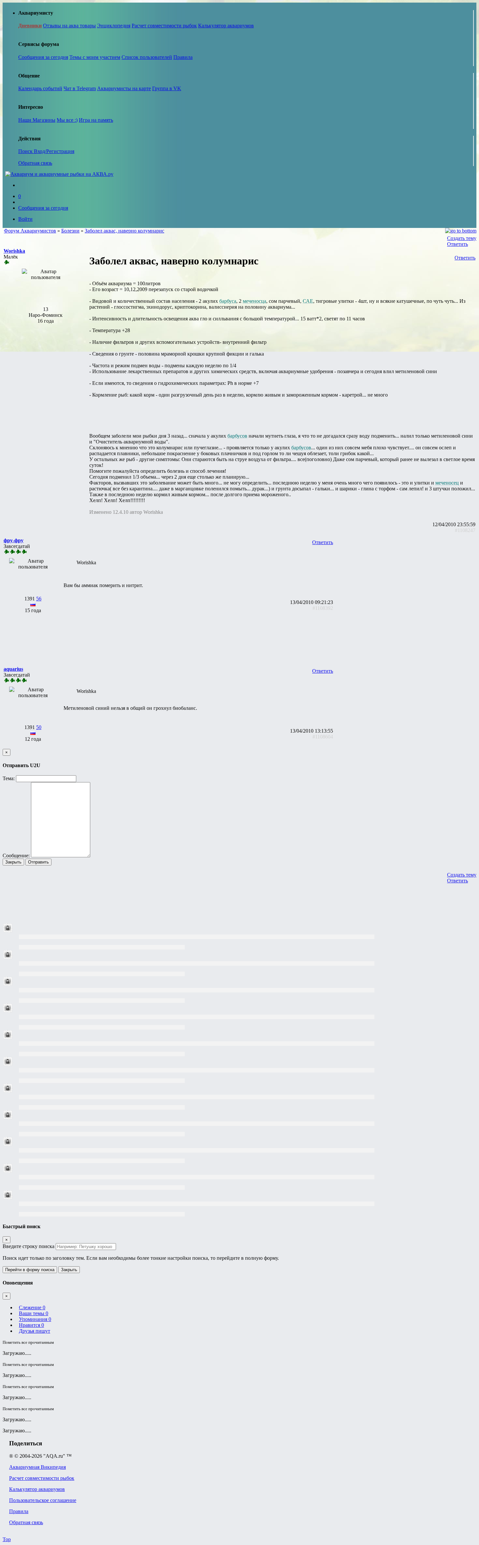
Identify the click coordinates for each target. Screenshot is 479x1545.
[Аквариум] (59, 174)
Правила (183, 57)
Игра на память (96, 120)
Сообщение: (16, 855)
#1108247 (465, 530)
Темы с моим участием (94, 57)
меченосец (447, 482)
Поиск (26, 151)
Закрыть (13, 862)
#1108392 (322, 608)
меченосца (254, 301)
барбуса (227, 301)
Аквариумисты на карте (124, 88)
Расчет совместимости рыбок (164, 25)
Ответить (457, 244)
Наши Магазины (36, 120)
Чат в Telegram (80, 88)
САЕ (308, 301)
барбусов (237, 436)
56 (38, 598)
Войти (25, 219)
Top (7, 1539)
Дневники (30, 25)
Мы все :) (67, 120)
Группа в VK (166, 88)
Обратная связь (35, 163)
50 (38, 727)
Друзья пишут (34, 1331)
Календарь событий (40, 88)
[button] (14, 251)
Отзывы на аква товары (69, 25)
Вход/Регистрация (54, 151)
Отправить (38, 862)
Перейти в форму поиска (29, 1269)
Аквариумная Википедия (37, 1467)
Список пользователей (147, 57)
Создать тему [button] (461, 238)
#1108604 (322, 736)
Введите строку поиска (28, 1246)
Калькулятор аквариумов (226, 25)
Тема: (9, 778)
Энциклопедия (113, 25)
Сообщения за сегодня (43, 57)
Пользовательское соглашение (42, 1500)
